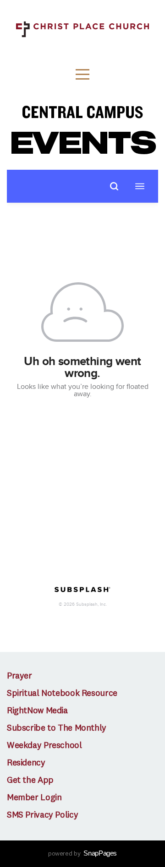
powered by (82, 854)
